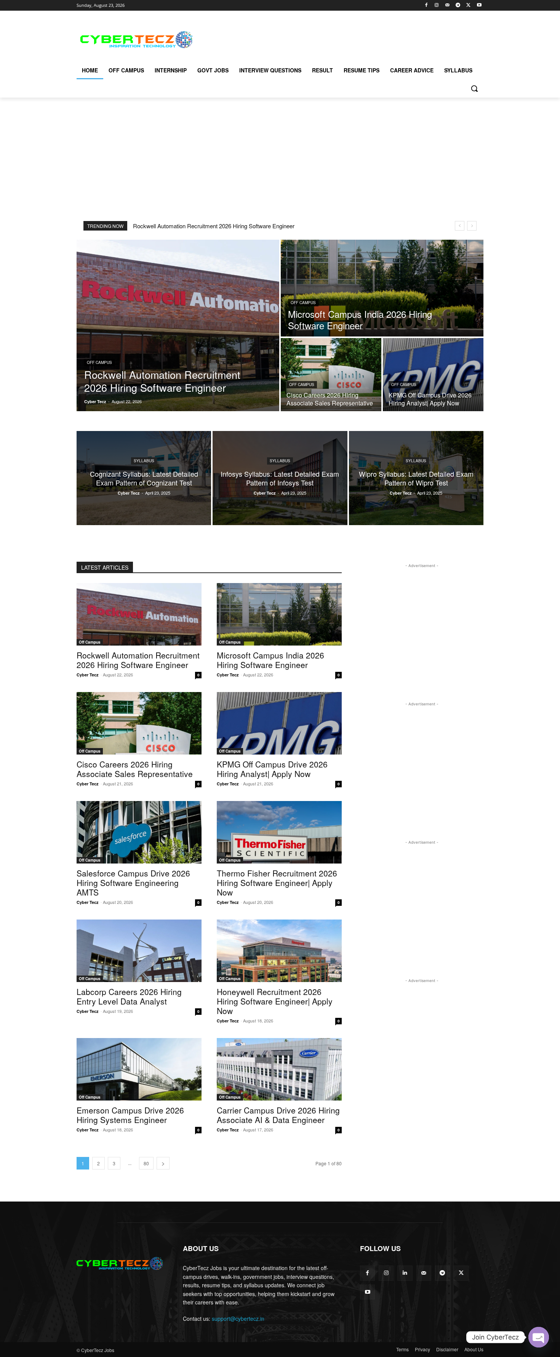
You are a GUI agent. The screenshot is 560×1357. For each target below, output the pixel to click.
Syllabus (144, 460)
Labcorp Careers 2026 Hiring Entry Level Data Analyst (129, 996)
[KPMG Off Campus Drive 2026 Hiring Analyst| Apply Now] (433, 374)
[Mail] (447, 5)
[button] (474, 88)
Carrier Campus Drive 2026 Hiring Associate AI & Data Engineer (278, 1114)
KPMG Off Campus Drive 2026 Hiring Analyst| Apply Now (272, 768)
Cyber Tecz (88, 675)
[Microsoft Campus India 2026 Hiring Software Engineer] (382, 288)
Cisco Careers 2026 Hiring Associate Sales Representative (135, 768)
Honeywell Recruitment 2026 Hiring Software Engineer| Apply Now (275, 1001)
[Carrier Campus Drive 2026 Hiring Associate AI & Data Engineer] (279, 1069)
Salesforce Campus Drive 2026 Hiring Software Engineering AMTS (133, 882)
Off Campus (99, 362)
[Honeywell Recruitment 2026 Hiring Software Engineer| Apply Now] (279, 951)
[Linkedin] (404, 1273)
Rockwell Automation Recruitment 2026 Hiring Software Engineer (213, 226)
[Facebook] (426, 5)
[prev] (459, 226)
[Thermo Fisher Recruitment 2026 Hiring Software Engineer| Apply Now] (279, 832)
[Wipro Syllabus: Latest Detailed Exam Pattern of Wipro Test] (416, 478)
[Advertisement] (337, 38)
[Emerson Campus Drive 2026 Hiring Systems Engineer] (139, 1069)
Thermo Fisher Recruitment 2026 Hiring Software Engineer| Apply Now (277, 882)
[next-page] (163, 1163)
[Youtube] (479, 5)
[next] (472, 226)
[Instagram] (436, 5)
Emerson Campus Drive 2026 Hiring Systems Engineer (130, 1114)
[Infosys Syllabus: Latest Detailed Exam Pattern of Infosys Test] (280, 478)
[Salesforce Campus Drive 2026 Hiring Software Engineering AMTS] (139, 832)
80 (146, 1163)
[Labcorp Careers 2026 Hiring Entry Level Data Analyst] (139, 951)
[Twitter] (468, 5)
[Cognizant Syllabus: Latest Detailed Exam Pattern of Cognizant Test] (144, 478)
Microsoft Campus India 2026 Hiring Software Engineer (270, 659)
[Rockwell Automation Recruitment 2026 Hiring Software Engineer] (178, 325)
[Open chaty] (538, 1337)
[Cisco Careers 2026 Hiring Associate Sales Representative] (331, 374)
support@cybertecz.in (238, 1318)
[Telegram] (458, 5)
